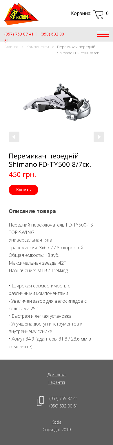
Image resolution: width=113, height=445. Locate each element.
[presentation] (14, 137)
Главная (11, 46)
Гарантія (56, 382)
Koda (56, 422)
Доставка (56, 374)
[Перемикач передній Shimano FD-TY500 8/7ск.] (56, 102)
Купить (23, 189)
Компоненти (38, 46)
